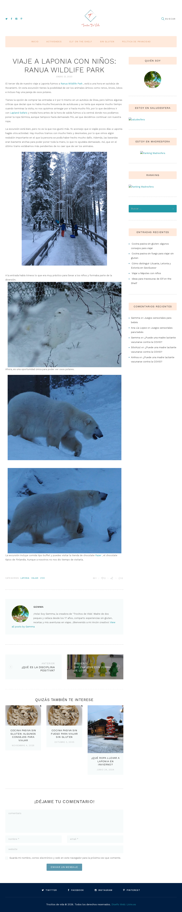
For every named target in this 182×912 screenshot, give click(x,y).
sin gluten (107, 42)
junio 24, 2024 (105, 769)
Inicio (35, 42)
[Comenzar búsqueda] (163, 19)
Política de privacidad (136, 42)
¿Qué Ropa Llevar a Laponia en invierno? (105, 761)
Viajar (34, 578)
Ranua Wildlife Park (71, 83)
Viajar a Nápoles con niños (146, 273)
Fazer (98, 555)
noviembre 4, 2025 (23, 745)
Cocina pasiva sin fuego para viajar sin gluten (64, 733)
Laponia (24, 578)
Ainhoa (135, 357)
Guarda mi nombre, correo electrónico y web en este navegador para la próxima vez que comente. (65, 858)
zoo (42, 578)
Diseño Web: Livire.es (123, 904)
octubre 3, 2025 (64, 742)
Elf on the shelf (80, 42)
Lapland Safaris (18, 112)
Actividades (53, 42)
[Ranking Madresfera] (152, 153)
